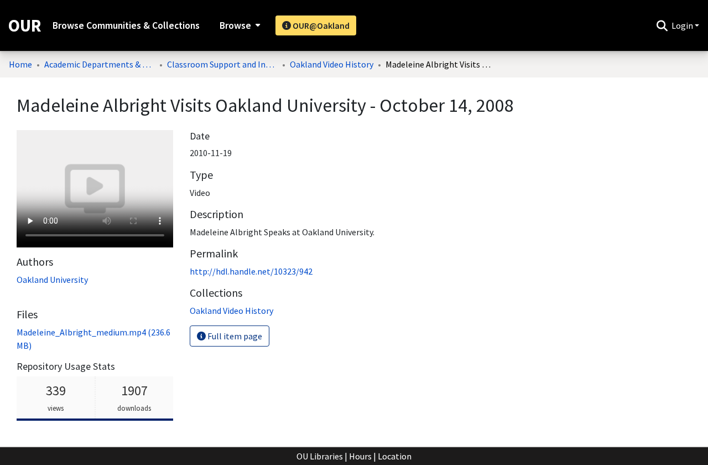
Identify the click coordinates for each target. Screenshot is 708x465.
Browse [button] (235, 25)
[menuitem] (239, 25)
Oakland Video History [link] (331, 64)
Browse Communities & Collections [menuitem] (126, 25)
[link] (231, 310)
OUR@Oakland (320, 25)
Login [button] (683, 25)
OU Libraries (319, 456)
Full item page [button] (234, 336)
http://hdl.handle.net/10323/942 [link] (251, 271)
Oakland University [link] (52, 279)
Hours (360, 456)
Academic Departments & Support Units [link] (99, 64)
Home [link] (20, 64)
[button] (662, 25)
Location (395, 456)
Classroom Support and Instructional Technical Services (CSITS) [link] (222, 64)
